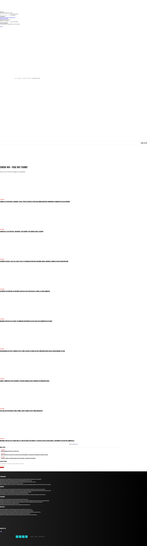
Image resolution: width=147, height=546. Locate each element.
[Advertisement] (73, 153)
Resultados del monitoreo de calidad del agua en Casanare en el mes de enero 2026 (15, 504)
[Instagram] (20, 536)
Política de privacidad (4, 18)
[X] (23, 536)
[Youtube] (26, 536)
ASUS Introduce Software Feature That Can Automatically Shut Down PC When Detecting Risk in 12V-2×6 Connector (20, 479)
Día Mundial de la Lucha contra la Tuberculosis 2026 (9, 503)
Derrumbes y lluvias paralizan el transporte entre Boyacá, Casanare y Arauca (14, 499)
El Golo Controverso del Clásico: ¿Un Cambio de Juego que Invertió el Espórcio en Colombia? (16, 510)
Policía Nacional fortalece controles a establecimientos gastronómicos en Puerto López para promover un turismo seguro (22, 494)
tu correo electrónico (14, 21)
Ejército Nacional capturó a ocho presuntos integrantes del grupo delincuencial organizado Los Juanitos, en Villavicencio (22, 489)
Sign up (2, 467)
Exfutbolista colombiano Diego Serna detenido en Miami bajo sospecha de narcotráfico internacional (18, 514)
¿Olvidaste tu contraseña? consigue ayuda (7, 17)
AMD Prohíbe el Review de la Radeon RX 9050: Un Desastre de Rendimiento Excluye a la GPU (16, 480)
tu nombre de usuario (14, 13)
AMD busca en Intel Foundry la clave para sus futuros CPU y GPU (11, 483)
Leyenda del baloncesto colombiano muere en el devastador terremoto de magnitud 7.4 (16, 509)
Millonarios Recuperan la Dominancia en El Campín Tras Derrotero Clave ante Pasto (15, 513)
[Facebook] (17, 536)
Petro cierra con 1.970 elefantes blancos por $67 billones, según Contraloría (14, 493)
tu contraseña (13, 15)
